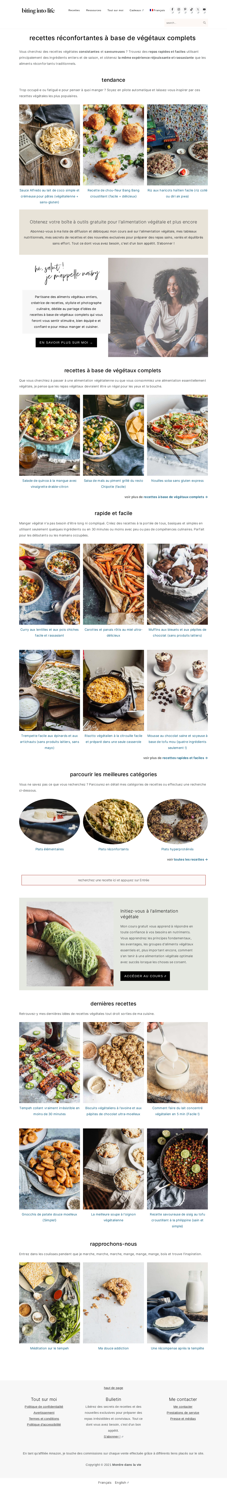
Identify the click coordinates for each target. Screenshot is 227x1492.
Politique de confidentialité (44, 1406)
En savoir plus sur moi (66, 342)
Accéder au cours (143, 976)
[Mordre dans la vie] (38, 12)
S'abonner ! (112, 1436)
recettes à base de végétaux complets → (176, 497)
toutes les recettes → (191, 859)
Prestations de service (183, 1413)
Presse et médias (183, 1419)
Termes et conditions (44, 1419)
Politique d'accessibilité (44, 1424)
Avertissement (44, 1413)
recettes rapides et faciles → (185, 758)
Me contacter (183, 1406)
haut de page (113, 1388)
